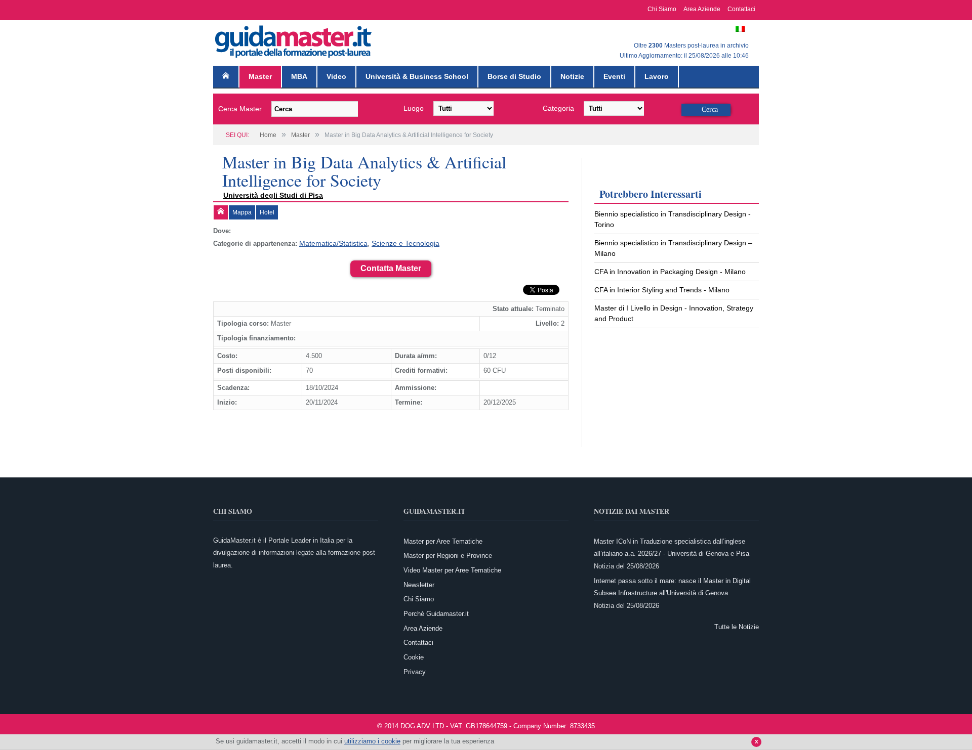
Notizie (572, 76)
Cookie (413, 656)
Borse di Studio (514, 76)
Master (260, 76)
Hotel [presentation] (267, 212)
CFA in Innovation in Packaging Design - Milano (670, 272)
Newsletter (418, 584)
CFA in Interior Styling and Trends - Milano (662, 290)
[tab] (221, 212)
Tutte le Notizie (736, 626)
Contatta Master (390, 267)
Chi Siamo (661, 9)
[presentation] (220, 212)
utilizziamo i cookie (372, 741)
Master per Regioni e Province (447, 554)
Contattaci (741, 9)
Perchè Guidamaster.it (436, 612)
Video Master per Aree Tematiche (452, 569)
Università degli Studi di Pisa (273, 195)
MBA (299, 76)
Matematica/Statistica (331, 243)
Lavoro (656, 76)
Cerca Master (240, 109)
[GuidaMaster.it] (294, 39)
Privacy (414, 671)
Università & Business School (417, 76)
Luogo (413, 108)
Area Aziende (701, 9)
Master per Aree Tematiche (442, 540)
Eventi (614, 76)
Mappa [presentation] (242, 212)
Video (336, 76)
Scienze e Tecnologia (399, 243)
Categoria (558, 108)
